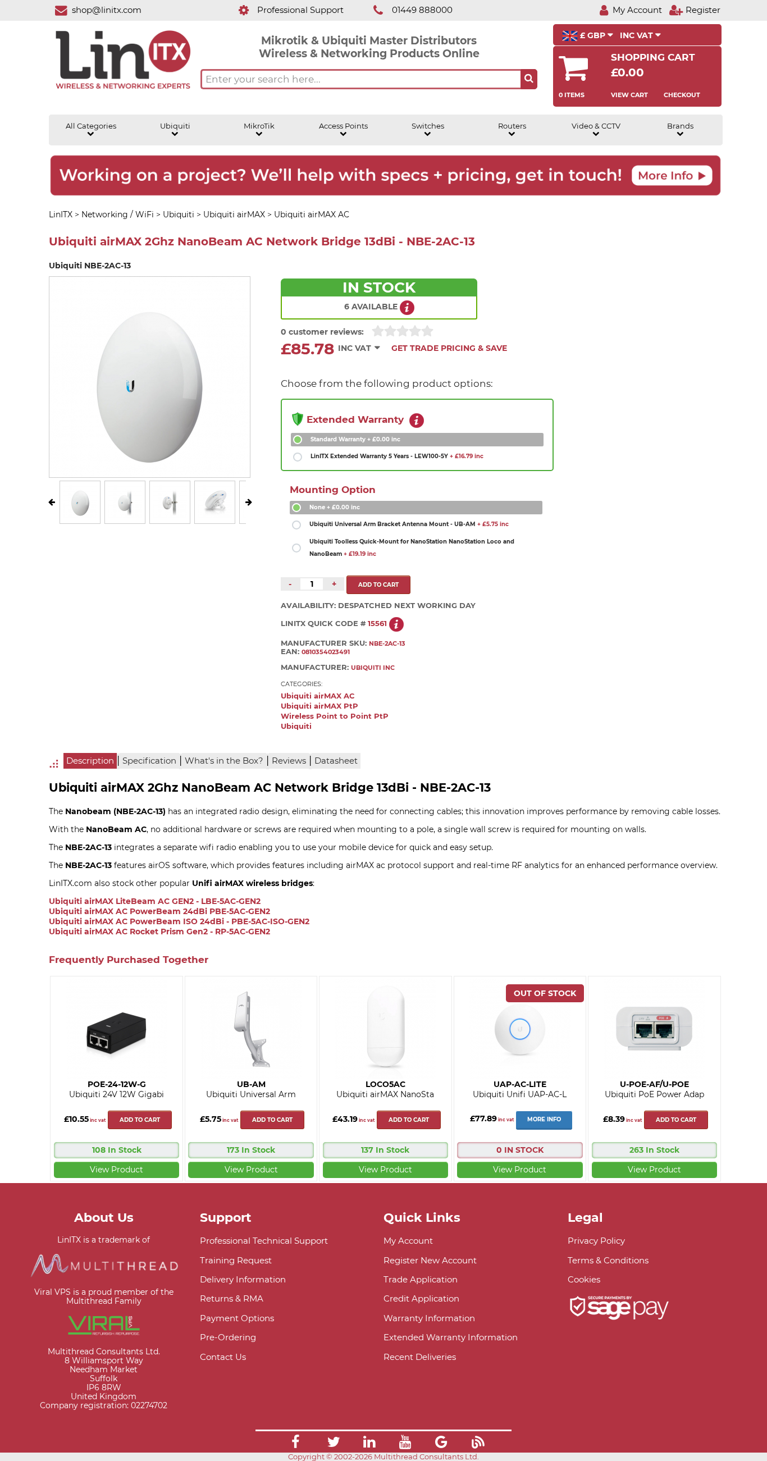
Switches (428, 126)
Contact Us (223, 1357)
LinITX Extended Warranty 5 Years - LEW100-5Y (397, 456)
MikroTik (259, 126)
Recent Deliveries (419, 1357)
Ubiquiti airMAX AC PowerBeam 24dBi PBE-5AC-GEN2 (159, 911)
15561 (377, 623)
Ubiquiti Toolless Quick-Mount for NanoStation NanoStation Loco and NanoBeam (411, 548)
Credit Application (421, 1298)
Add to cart (140, 1120)
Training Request (236, 1260)
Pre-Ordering (228, 1337)
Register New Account (430, 1260)
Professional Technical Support (264, 1240)
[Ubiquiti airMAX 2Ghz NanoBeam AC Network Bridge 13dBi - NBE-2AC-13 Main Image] (80, 515)
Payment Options (237, 1318)
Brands (680, 126)
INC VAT (637, 35)
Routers (512, 126)
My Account (408, 1240)
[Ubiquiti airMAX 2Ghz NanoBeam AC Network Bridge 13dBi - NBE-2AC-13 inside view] (215, 515)
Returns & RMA (231, 1298)
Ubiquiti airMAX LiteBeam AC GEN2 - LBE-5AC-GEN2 (155, 901)
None (334, 507)
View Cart (629, 95)
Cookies (584, 1279)
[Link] (295, 1443)
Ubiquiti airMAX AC (318, 696)
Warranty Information (429, 1318)
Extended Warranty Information (450, 1337)
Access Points (343, 126)
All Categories (91, 126)
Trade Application (420, 1279)
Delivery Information (243, 1279)
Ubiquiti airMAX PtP (319, 706)
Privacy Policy (596, 1240)
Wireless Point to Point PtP (335, 716)
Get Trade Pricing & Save (449, 348)
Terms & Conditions (608, 1260)
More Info (544, 1119)
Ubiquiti (175, 126)
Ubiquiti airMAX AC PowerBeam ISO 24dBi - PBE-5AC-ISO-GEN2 (179, 921)
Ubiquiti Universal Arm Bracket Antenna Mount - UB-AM (409, 524)
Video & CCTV (596, 126)
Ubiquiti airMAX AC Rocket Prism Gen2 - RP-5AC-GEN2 (159, 931)
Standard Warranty (355, 439)
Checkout (682, 95)
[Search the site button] (529, 79)
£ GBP (593, 35)
